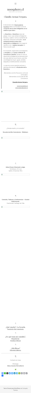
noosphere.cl (15, 9)
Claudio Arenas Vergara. (20, 82)
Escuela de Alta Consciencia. (15, 329)
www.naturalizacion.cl (21, 88)
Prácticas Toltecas (15, 340)
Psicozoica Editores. (15, 350)
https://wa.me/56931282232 (15, 365)
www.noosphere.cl (22, 86)
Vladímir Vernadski (17, 45)
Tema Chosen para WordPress (11, 388)
